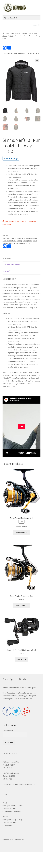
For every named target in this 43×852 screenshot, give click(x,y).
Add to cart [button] (21, 659)
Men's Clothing (22, 33)
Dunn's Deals (11, 241)
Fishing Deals (27, 241)
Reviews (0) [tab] (7, 271)
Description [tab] (7, 258)
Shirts (11, 36)
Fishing (19, 241)
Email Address (8, 730)
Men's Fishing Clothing (17, 243)
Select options (21, 532)
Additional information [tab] (11, 265)
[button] (37, 60)
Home (7, 33)
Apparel (13, 33)
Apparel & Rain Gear (23, 238)
